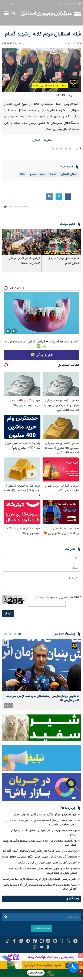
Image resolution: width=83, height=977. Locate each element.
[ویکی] (41, 947)
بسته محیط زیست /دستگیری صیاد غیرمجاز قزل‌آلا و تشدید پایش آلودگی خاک (40, 887)
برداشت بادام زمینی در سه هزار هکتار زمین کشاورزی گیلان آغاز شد (40, 851)
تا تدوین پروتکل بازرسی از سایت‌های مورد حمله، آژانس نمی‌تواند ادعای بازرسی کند (42, 698)
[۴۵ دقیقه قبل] (41, 665)
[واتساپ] (35, 947)
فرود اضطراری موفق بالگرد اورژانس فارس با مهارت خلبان (45, 814)
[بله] (48, 941)
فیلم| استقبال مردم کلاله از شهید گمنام (43, 34)
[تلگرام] (75, 941)
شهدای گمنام (37, 174)
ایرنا (46, 14)
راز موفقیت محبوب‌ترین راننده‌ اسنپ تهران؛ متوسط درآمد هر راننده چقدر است (39, 843)
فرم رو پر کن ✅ (41, 355)
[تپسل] (6, 288)
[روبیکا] (62, 941)
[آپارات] (55, 941)
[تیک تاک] (7, 941)
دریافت (65, 95)
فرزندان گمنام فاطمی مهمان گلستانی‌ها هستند (24, 261)
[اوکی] (48, 947)
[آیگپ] (41, 941)
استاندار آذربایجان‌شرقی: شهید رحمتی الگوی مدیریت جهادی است (39, 857)
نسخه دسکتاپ (42, 928)
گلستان (36, 140)
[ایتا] (35, 941)
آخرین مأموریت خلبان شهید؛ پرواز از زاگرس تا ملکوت (47, 863)
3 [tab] (10, 634)
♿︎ (73, 967)
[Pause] (8, 331)
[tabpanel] (41, 674)
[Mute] (14, 331)
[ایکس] (69, 941)
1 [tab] (19, 634)
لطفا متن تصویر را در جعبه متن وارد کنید (57, 597)
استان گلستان (69, 174)
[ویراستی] (21, 941)
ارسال (8, 613)
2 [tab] (15, 634)
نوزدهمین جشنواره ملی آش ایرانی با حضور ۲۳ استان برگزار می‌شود (44, 832)
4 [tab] (5, 634)
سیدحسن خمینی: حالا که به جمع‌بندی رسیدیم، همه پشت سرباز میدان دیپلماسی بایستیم (41, 822)
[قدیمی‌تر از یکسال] (61, 242)
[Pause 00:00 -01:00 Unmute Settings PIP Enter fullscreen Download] (41, 70)
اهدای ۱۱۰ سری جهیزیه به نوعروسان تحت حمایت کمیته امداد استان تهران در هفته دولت (43, 870)
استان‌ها (48, 140)
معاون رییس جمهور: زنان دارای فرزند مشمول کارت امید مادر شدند (40, 879)
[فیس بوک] (14, 941)
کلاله (22, 174)
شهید (53, 174)
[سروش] (28, 941)
